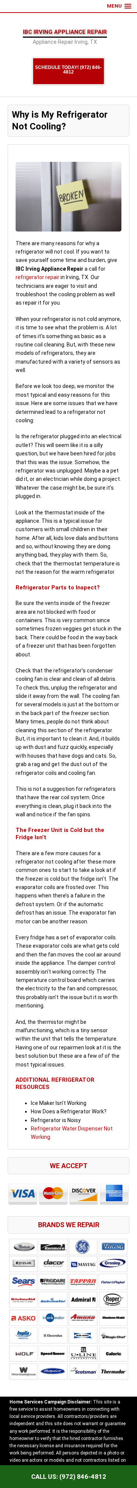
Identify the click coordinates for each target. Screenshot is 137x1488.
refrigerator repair (37, 277)
